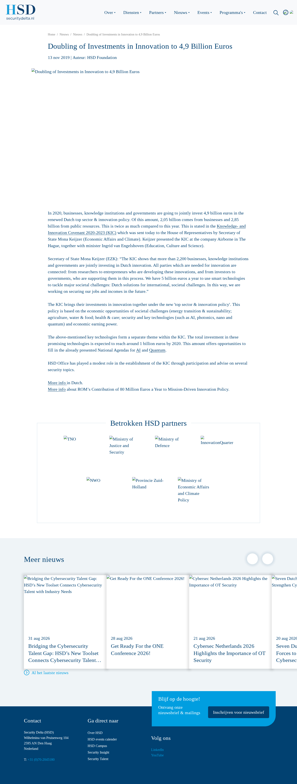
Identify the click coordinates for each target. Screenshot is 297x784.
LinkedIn (157, 750)
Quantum (157, 350)
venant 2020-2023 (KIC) (94, 232)
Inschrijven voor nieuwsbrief (238, 712)
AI (138, 350)
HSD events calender (102, 739)
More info (57, 382)
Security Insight (98, 752)
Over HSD (95, 733)
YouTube (157, 755)
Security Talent (98, 759)
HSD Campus (97, 746)
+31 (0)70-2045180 (41, 759)
